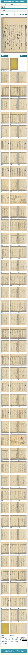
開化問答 (7, 4)
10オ (19, 164)
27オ (11, 312)
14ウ (19, 204)
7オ (19, 137)
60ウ (2, 608)
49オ (19, 514)
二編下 (11, 4)
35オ (2, 379)
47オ (2, 487)
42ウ (2, 446)
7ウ (10, 137)
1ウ (10, 83)
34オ (19, 379)
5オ (2, 110)
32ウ (19, 366)
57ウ (2, 581)
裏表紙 (2, 635)
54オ (11, 554)
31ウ (11, 352)
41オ (2, 433)
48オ (11, 500)
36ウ (2, 393)
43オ (19, 460)
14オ (2, 191)
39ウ (2, 420)
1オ (19, 83)
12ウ (2, 178)
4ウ (10, 110)
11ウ (19, 178)
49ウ (11, 514)
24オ (11, 285)
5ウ (19, 124)
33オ (11, 366)
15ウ (2, 204)
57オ (11, 581)
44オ (2, 460)
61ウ (11, 621)
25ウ (11, 299)
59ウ (19, 608)
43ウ (11, 460)
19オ (19, 245)
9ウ (2, 151)
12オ (11, 178)
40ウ (11, 433)
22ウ (11, 272)
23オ (2, 272)
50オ (2, 514)
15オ (11, 204)
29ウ (19, 339)
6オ (10, 124)
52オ (19, 541)
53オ (2, 541)
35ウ (19, 393)
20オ (2, 245)
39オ (11, 420)
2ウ (19, 97)
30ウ (2, 339)
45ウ (2, 473)
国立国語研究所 (9, 650)
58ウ (11, 594)
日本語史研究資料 (14, 1)
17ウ (19, 231)
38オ (2, 406)
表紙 (11, 70)
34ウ (11, 379)
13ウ (11, 191)
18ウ (2, 231)
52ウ (11, 541)
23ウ (19, 285)
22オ (19, 272)
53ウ (19, 554)
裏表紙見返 (12, 635)
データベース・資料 (18, 650)
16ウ (11, 218)
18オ (11, 231)
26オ (2, 299)
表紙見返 (3, 70)
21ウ (2, 258)
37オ (19, 406)
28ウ (11, 325)
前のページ (23, 14)
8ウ (19, 151)
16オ (19, 218)
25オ (19, 299)
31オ (19, 352)
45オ (11, 473)
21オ (11, 258)
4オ (19, 110)
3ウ (2, 97)
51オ (11, 527)
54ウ (2, 554)
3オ (10, 97)
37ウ (11, 406)
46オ (19, 487)
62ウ (19, 635)
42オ (11, 446)
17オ (2, 218)
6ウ (2, 124)
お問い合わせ (21, 651)
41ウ (19, 446)
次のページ (4, 14)
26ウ (19, 312)
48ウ (2, 500)
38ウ (19, 420)
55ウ (11, 567)
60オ (11, 608)
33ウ (2, 366)
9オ (10, 151)
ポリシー (15, 651)
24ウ (2, 285)
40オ (19, 433)
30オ (11, 339)
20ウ (19, 258)
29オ (2, 325)
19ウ (11, 245)
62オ (2, 621)
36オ (11, 393)
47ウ (19, 500)
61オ (19, 621)
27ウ (2, 312)
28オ (19, 325)
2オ (2, 83)
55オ (19, 567)
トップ (2, 4)
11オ (2, 164)
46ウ (11, 487)
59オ (2, 594)
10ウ (11, 164)
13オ (19, 191)
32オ (2, 352)
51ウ (2, 527)
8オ (2, 137)
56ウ (19, 581)
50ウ (19, 527)
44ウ (19, 473)
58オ (19, 594)
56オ (2, 567)
